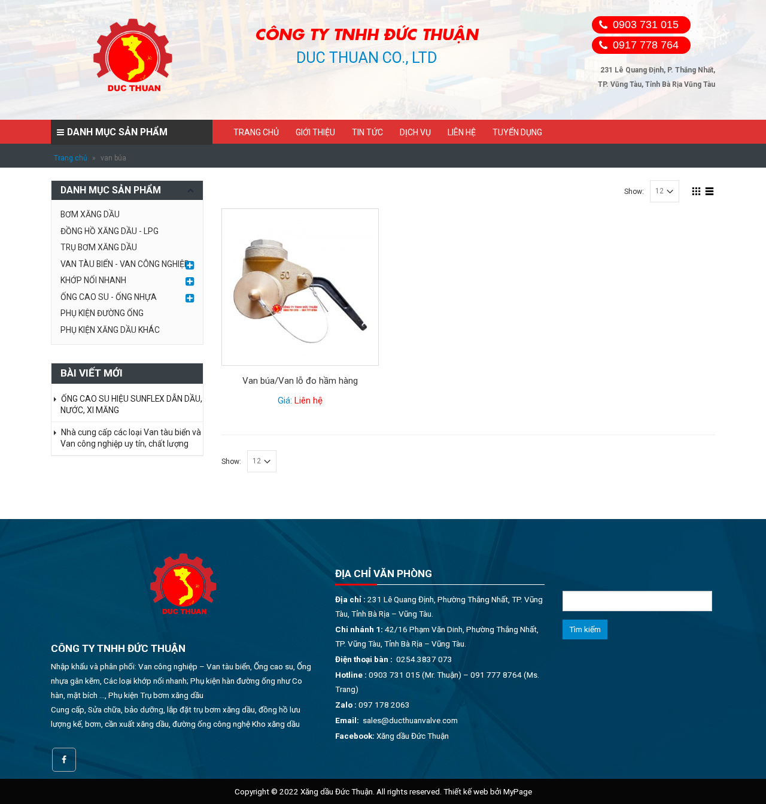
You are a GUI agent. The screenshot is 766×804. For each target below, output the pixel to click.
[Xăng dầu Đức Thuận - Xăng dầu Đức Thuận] (134, 60)
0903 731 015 (646, 25)
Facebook (64, 760)
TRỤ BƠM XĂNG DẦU (98, 247)
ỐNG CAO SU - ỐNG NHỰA (108, 297)
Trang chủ (256, 132)
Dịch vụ (415, 132)
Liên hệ (462, 132)
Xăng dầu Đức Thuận (412, 736)
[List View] (709, 189)
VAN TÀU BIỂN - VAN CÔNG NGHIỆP (125, 264)
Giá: (300, 400)
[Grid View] (696, 189)
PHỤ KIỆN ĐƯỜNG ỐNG (102, 313)
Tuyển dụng (517, 132)
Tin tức (367, 132)
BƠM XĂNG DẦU (90, 214)
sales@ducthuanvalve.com (410, 720)
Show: (634, 191)
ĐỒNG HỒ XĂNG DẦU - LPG (109, 231)
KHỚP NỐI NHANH (93, 280)
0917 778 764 (646, 45)
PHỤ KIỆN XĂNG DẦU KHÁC (110, 330)
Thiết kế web (465, 791)
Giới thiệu (315, 132)
